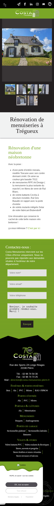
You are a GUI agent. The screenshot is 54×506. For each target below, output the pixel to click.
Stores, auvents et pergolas (27, 448)
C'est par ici (34, 228)
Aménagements (32, 420)
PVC (21, 390)
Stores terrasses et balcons (27, 456)
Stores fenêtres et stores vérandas (27, 452)
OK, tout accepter (21, 485)
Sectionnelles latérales (37, 431)
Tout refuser (21, 491)
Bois (8, 390)
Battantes (27, 434)
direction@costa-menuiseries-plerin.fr (30, 380)
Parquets (19, 420)
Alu (14, 390)
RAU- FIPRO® (41, 390)
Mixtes (29, 390)
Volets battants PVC (13, 444)
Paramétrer (29, 497)
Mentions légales (13, 497)
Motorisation (30, 410)
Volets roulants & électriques (37, 444)
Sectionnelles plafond (16, 431)
